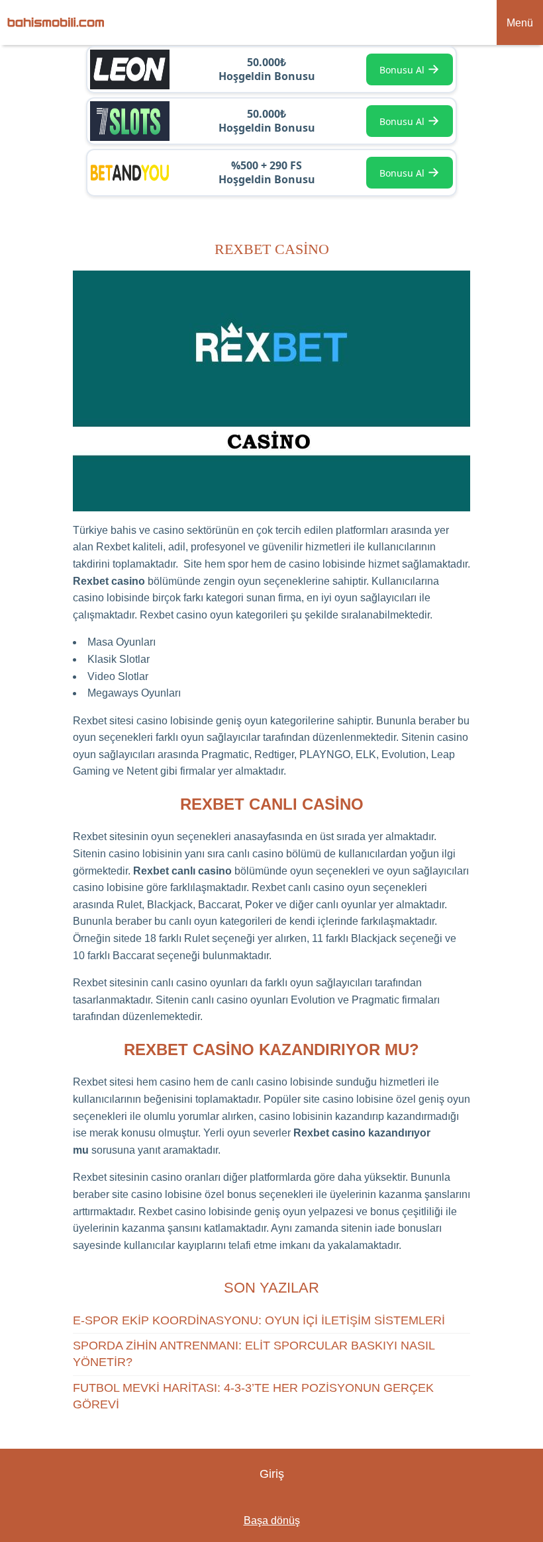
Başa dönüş (272, 1520)
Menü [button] (520, 22)
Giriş (272, 1473)
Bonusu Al (409, 68)
